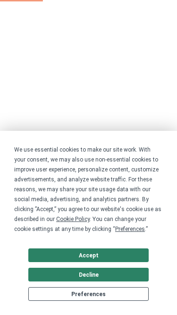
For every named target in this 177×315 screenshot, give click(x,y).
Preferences (88, 294)
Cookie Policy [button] (73, 219)
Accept (89, 255)
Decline (89, 275)
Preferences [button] (130, 229)
